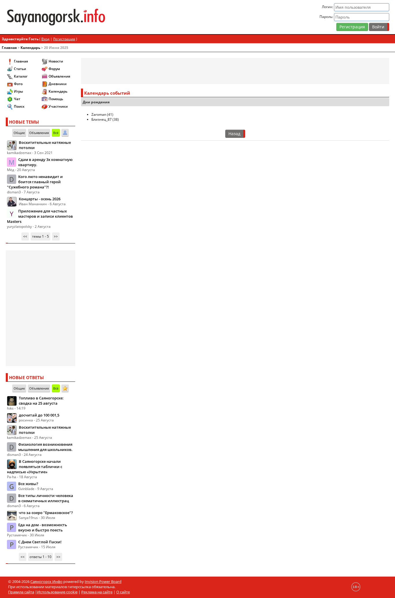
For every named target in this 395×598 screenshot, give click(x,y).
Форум (54, 68)
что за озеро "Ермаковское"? (46, 512)
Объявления (59, 76)
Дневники (58, 83)
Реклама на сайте (96, 592)
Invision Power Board (103, 581)
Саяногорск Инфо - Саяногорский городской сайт (69, 17)
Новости (56, 61)
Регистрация (352, 27)
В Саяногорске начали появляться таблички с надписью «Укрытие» (34, 466)
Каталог (20, 76)
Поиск (19, 106)
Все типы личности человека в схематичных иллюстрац (45, 498)
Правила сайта (21, 592)
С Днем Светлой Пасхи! (40, 541)
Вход (45, 38)
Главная (9, 47)
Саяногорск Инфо (46, 581)
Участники (58, 106)
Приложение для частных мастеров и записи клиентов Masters (40, 216)
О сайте (123, 592)
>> (56, 236)
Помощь (56, 98)
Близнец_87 (101, 119)
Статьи (20, 68)
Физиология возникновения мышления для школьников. (45, 447)
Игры (18, 91)
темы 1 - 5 (40, 236)
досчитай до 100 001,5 (39, 415)
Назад (234, 133)
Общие (19, 133)
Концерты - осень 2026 (39, 198)
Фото (18, 83)
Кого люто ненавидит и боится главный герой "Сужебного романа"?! (35, 182)
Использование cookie (57, 592)
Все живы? (28, 483)
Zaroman (98, 114)
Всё (55, 133)
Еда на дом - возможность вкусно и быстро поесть (42, 527)
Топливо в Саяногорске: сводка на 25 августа (41, 400)
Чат (17, 98)
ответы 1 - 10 (40, 556)
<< (25, 236)
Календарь (30, 47)
